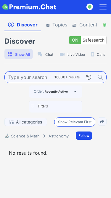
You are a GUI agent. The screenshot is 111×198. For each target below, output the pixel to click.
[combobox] (55, 107)
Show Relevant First (74, 122)
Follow (83, 135)
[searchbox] (64, 106)
